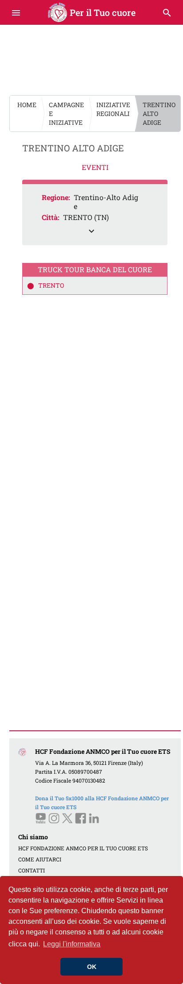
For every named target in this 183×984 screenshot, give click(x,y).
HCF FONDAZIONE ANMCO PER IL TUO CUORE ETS (83, 848)
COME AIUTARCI (39, 859)
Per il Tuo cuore (92, 12)
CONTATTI (31, 870)
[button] (94, 214)
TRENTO (50, 285)
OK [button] (91, 966)
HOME (26, 104)
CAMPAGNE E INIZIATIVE (66, 113)
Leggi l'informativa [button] (71, 944)
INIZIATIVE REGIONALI (113, 109)
